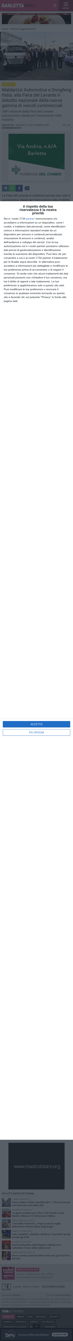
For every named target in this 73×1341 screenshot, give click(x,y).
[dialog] (36, 670)
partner (30, 218)
